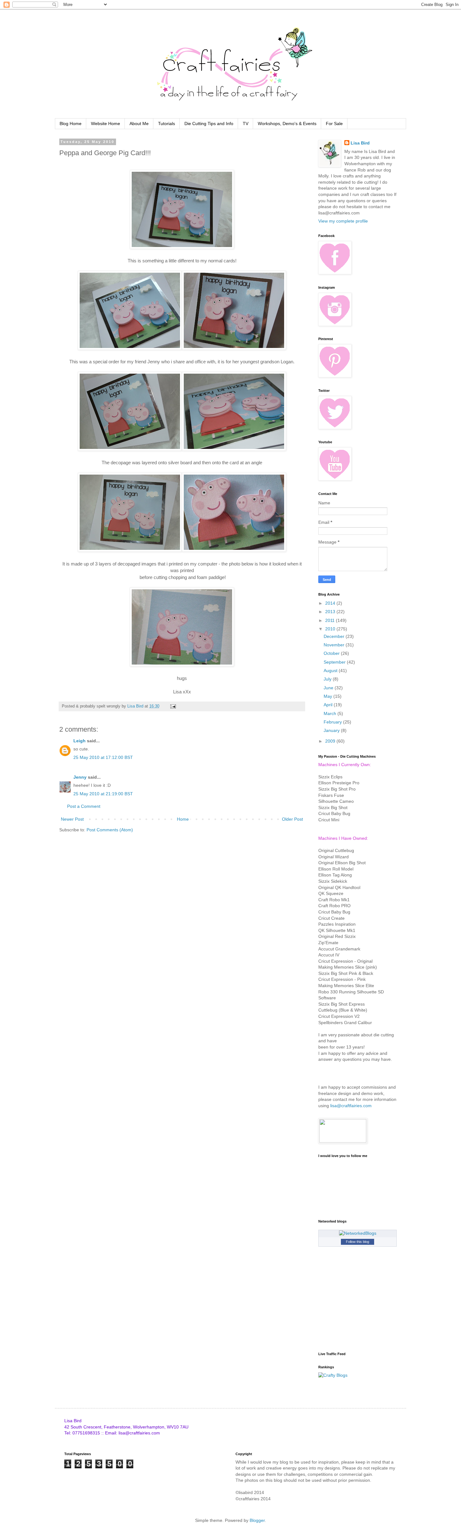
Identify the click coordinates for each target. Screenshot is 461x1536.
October (332, 653)
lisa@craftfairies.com (351, 1105)
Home (183, 819)
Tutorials (166, 123)
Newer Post (72, 819)
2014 (330, 603)
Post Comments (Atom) (110, 829)
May (328, 696)
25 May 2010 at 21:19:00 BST (103, 793)
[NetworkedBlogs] (357, 1233)
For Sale (334, 123)
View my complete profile (343, 221)
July (328, 678)
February (333, 721)
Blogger (257, 1520)
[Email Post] (172, 706)
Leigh (79, 740)
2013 (330, 611)
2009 (330, 741)
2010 (330, 628)
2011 (330, 620)
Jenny (80, 777)
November (335, 644)
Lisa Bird (360, 142)
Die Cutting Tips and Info (208, 123)
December (335, 636)
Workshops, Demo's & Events (287, 123)
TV (245, 123)
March (330, 713)
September (335, 662)
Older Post (292, 819)
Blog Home (71, 123)
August (331, 670)
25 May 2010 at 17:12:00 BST (103, 757)
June (329, 687)
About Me (139, 123)
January (332, 730)
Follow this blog (357, 1242)
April (329, 704)
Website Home (105, 123)
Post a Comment (83, 806)
